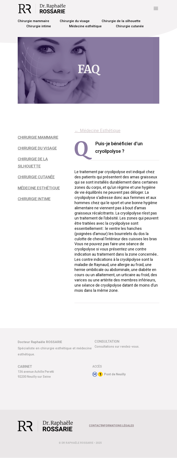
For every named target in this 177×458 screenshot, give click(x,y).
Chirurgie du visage (75, 21)
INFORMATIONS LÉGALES (117, 425)
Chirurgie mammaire (33, 21)
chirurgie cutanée (36, 177)
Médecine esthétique (85, 26)
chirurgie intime (34, 199)
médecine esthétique (39, 188)
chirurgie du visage (37, 148)
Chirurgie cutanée (130, 26)
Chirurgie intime (38, 26)
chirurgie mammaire (38, 137)
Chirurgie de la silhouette (121, 21)
